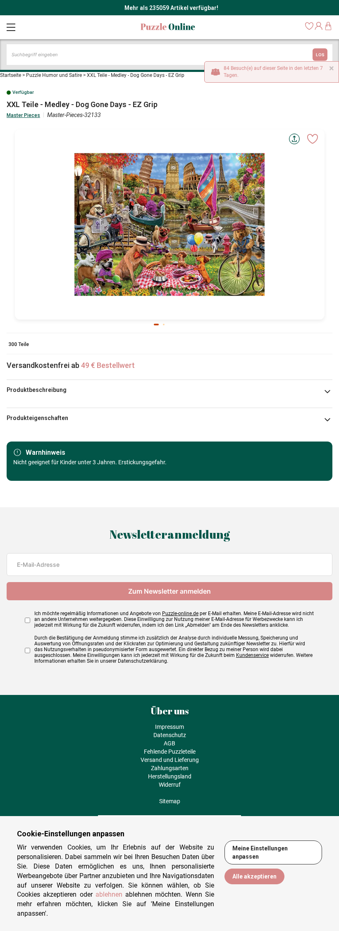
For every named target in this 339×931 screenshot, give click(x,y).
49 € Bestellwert (108, 365)
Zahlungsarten (170, 768)
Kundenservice (252, 655)
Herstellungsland (169, 776)
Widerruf (170, 784)
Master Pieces (23, 115)
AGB (169, 743)
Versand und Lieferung (170, 760)
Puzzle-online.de (180, 613)
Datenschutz (169, 735)
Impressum (169, 726)
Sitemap (169, 801)
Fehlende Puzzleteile (170, 751)
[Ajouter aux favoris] (312, 139)
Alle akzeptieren (254, 876)
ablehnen (108, 894)
